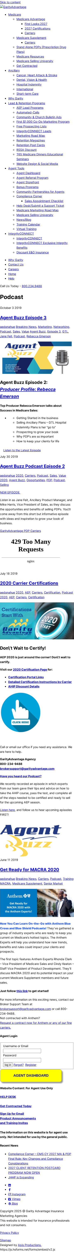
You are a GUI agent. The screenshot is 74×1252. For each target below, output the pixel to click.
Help (11, 278)
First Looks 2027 (36, 23)
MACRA (5, 883)
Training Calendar (28, 224)
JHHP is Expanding (21, 1177)
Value (25, 331)
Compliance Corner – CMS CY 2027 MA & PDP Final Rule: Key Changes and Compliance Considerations (39, 1158)
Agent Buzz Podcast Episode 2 (32, 466)
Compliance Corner (29, 196)
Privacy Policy (9, 1232)
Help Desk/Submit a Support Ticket (40, 205)
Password (9, 1055)
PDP (49, 480)
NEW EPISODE (10, 492)
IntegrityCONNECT (21, 233)
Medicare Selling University (34, 61)
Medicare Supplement (31, 37)
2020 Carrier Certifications (29, 583)
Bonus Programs (27, 187)
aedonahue (7, 326)
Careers (13, 269)
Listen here (7, 810)
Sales (16, 331)
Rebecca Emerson (39, 336)
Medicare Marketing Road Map (37, 210)
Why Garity (15, 98)
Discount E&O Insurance (32, 252)
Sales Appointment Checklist (44, 201)
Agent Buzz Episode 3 (23, 317)
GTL (65, 331)
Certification (52, 592)
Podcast (5, 331)
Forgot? (19, 1064)
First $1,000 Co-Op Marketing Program (42, 121)
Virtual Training (26, 229)
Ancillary (14, 70)
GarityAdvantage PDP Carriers (20, 530)
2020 (19, 475)
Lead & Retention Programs (26, 103)
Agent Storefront (27, 182)
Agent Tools (16, 168)
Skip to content (10, 2)
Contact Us (15, 264)
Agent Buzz (38, 331)
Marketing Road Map (30, 135)
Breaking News (26, 326)
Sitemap (5, 1240)
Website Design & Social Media (37, 163)
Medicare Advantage (30, 19)
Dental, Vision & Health (31, 79)
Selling (4, 484)
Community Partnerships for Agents (40, 191)
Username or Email (15, 1046)
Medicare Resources (30, 56)
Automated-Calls (27, 112)
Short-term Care (27, 93)
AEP (27, 592)
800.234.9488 (32, 286)
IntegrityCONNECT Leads (33, 131)
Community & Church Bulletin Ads (38, 117)
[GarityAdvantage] (13, 7)
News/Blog (23, 219)
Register (30, 1064)
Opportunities (36, 480)
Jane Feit (6, 336)
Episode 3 (54, 331)
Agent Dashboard (28, 173)
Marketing (45, 326)
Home (12, 274)
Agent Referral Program (32, 177)
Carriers (30, 33)
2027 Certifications (37, 28)
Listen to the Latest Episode (22, 450)
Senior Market (53, 883)
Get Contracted (26, 65)
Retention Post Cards (30, 145)
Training (68, 878)
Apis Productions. (30, 1245)
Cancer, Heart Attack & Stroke (36, 75)
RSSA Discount (26, 149)
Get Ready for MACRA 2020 (29, 869)
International (24, 89)
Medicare (14, 14)
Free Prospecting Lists (31, 126)
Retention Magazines (30, 140)
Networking (61, 326)
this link (22, 991)
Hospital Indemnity (29, 84)
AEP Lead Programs (29, 107)
